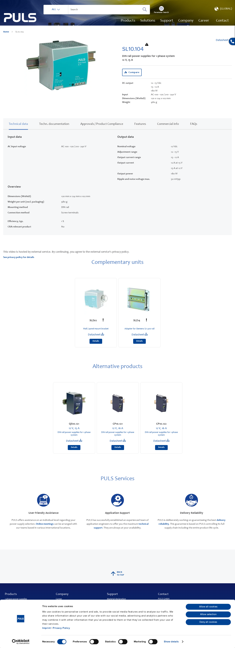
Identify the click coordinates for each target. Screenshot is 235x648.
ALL (54, 9)
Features (140, 124)
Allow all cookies (208, 606)
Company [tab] (62, 594)
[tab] (18, 123)
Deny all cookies (208, 622)
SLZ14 (137, 320)
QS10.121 (74, 424)
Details (96, 341)
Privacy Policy (61, 628)
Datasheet (222, 40)
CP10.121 (118, 424)
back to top (120, 573)
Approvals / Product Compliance (101, 124)
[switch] (94, 641)
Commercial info (168, 124)
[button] (223, 9)
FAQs (193, 124)
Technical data (18, 124)
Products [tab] (11, 594)
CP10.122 (161, 424)
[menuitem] (203, 21)
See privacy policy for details (18, 257)
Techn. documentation (54, 124)
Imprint (46, 628)
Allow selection (208, 614)
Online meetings (45, 524)
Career (59, 599)
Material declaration (116, 599)
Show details (171, 641)
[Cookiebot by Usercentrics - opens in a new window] (21, 641)
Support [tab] (112, 594)
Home (6, 32)
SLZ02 (94, 320)
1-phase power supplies (16, 599)
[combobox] (96, 9)
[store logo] (20, 17)
